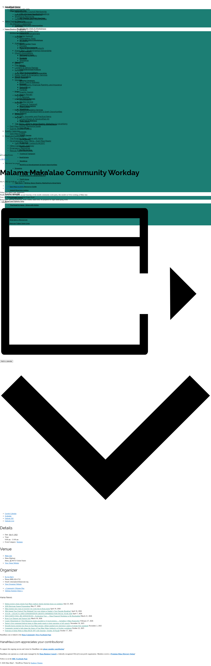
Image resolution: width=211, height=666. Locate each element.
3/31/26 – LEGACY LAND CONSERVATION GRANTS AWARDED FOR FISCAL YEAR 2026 (38, 614)
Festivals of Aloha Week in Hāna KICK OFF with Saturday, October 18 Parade (32, 631)
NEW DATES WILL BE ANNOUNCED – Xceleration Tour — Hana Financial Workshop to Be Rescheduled (42, 616)
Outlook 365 (9, 518)
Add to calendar (6, 361)
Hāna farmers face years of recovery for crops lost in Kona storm (27, 609)
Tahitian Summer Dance (14, 188)
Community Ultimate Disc (14, 186)
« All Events (4, 159)
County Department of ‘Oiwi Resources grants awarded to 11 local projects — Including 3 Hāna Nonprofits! (42, 621)
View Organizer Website (13, 584)
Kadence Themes (36, 663)
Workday (20, 542)
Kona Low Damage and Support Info (18, 618)
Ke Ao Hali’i (9, 577)
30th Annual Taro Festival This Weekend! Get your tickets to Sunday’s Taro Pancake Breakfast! (38, 611)
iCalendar (8, 516)
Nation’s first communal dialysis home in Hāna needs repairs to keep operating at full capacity (37, 623)
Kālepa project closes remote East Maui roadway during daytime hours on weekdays (34, 604)
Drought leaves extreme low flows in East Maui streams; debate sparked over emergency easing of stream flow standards (46, 626)
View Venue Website (12, 563)
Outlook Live (9, 521)
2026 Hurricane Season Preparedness (17, 606)
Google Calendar (10, 514)
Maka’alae (8, 556)
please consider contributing (53, 649)
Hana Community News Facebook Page (36, 635)
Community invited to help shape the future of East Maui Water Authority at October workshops (38, 628)
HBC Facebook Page (19, 659)
